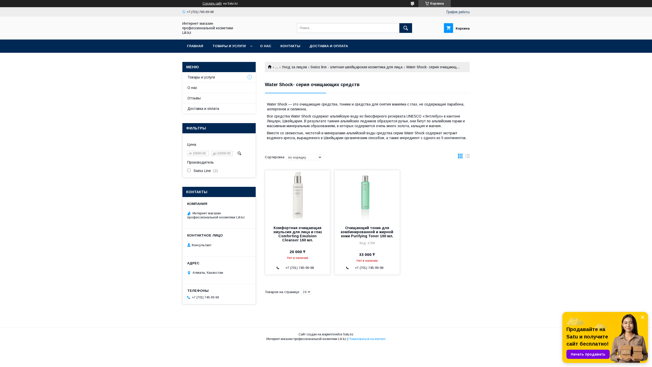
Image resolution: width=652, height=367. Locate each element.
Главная (195, 46)
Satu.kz (348, 334)
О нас (265, 46)
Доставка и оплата (328, 46)
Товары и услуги (229, 46)
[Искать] (405, 28)
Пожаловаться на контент (367, 339)
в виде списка (467, 157)
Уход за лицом (294, 67)
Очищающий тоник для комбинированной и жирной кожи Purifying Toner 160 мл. (367, 232)
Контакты (290, 46)
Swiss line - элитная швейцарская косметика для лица (356, 67)
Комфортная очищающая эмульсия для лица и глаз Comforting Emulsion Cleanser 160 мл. (297, 234)
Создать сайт (212, 3)
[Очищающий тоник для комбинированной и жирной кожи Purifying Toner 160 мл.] (367, 195)
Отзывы (194, 98)
